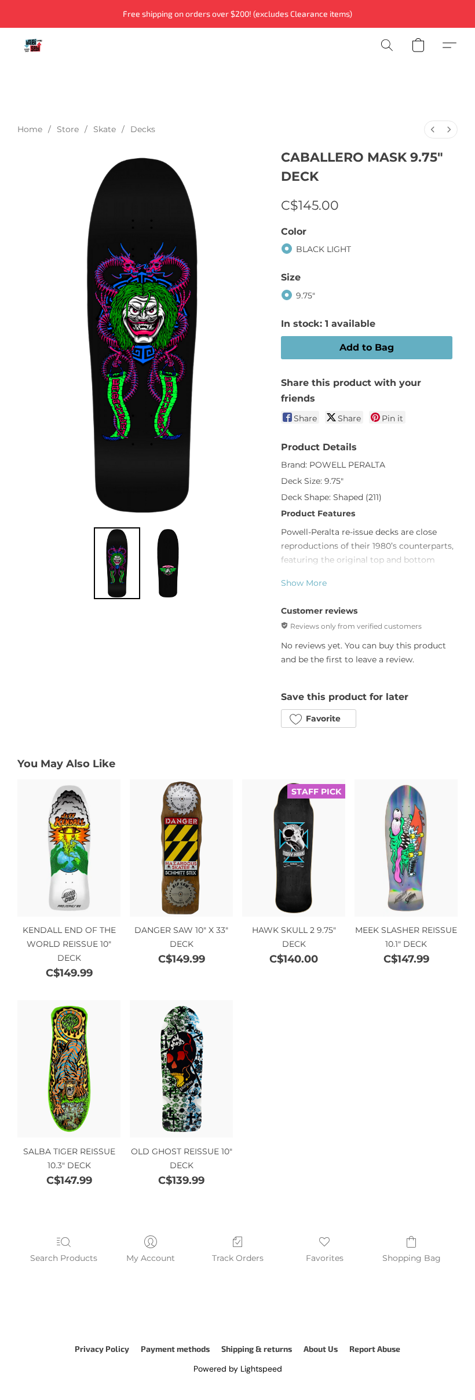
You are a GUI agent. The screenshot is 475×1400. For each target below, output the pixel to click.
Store (68, 129)
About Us (321, 1349)
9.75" (305, 295)
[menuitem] (433, 129)
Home (29, 129)
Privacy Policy (102, 1349)
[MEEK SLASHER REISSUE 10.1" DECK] (406, 848)
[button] (33, 45)
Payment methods (175, 1349)
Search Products (63, 1258)
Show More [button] (304, 583)
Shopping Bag (411, 1258)
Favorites (325, 1258)
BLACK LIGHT (323, 249)
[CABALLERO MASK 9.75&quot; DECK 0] (117, 563)
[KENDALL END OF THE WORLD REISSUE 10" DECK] (68, 848)
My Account (150, 1258)
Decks (142, 129)
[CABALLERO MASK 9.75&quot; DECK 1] (168, 563)
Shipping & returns (256, 1349)
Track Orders (238, 1258)
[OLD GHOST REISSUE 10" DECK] (181, 1069)
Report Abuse (374, 1349)
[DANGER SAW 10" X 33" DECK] (181, 848)
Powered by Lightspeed (237, 1368)
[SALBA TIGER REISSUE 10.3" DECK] (68, 1069)
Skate (104, 129)
